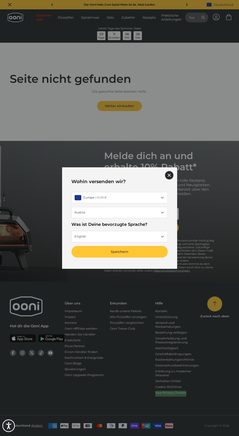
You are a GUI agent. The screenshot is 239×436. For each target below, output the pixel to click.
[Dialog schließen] (169, 175)
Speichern (119, 252)
